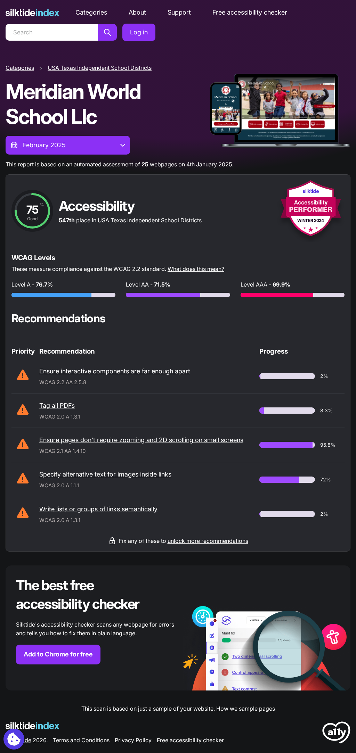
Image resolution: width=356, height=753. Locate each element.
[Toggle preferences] (13, 739)
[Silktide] (32, 12)
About (137, 12)
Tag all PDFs (57, 405)
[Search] (107, 32)
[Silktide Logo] (32, 725)
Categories (91, 12)
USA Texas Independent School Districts (100, 67)
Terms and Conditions (81, 740)
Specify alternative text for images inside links (105, 474)
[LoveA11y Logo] (336, 733)
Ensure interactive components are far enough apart (114, 371)
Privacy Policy (133, 740)
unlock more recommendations (208, 540)
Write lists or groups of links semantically (98, 509)
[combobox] (68, 145)
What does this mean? (196, 268)
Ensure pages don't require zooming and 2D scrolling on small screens (141, 440)
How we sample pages (245, 708)
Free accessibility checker (249, 12)
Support (179, 12)
